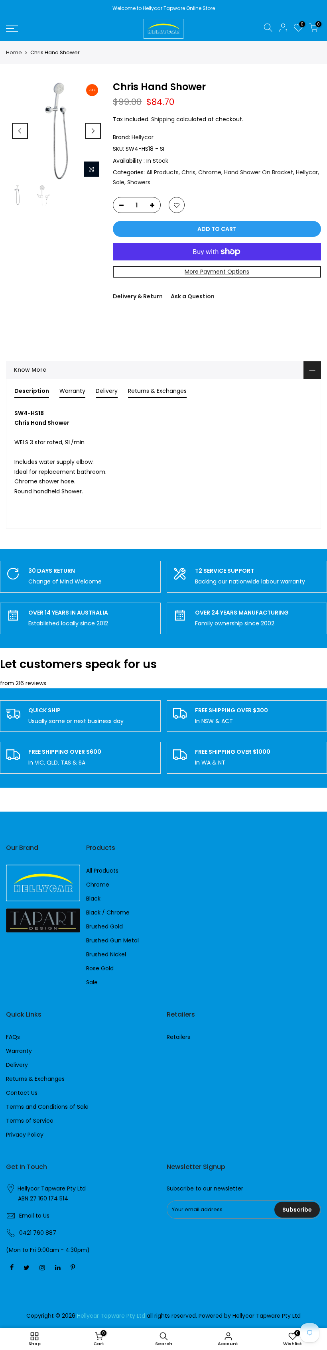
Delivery (17, 1065)
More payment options (217, 272)
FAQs (13, 1037)
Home (14, 52)
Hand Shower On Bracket (258, 172)
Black (93, 899)
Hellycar (143, 137)
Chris (188, 172)
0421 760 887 (37, 1233)
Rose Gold (100, 968)
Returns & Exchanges (35, 1079)
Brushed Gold (104, 926)
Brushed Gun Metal (112, 940)
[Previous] (20, 131)
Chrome (209, 172)
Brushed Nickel (106, 954)
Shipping (163, 119)
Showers (138, 182)
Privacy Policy (24, 1135)
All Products (162, 172)
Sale (118, 182)
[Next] (93, 131)
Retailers (178, 1037)
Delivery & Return (138, 296)
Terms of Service (29, 1121)
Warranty (19, 1051)
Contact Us (21, 1093)
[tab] (31, 392)
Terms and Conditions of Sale (47, 1107)
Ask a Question (193, 296)
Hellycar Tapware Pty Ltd (52, 1188)
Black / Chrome (108, 912)
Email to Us (34, 1216)
